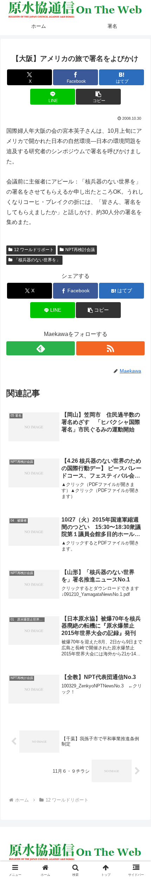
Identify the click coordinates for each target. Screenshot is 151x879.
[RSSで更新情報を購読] (110, 348)
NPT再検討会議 (80, 249)
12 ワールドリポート (34, 249)
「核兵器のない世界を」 (37, 259)
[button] (98, 97)
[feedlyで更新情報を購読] (40, 348)
